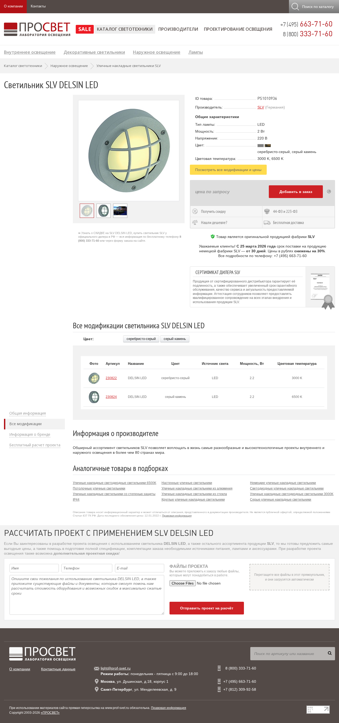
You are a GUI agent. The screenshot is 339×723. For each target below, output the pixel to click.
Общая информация (27, 413)
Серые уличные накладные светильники (280, 499)
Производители (178, 29)
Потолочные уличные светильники (99, 488)
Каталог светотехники (125, 29)
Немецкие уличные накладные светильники (283, 483)
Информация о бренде (29, 434)
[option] (129, 151)
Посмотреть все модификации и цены (228, 170)
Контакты (38, 6)
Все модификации (25, 423)
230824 (111, 397)
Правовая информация (176, 515)
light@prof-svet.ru (116, 668)
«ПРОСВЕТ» (50, 713)
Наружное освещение (156, 51)
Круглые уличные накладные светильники (193, 499)
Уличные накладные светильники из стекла (194, 494)
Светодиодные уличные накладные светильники (287, 488)
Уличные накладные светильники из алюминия (197, 488)
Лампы (195, 51)
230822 (111, 378)
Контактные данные (58, 669)
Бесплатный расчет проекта (34, 445)
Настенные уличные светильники (187, 483)
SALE (84, 29)
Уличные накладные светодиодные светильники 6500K (114, 483)
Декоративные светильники (94, 51)
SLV (260, 107)
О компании (13, 6)
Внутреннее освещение (30, 51)
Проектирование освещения (238, 29)
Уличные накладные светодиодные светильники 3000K (291, 494)
